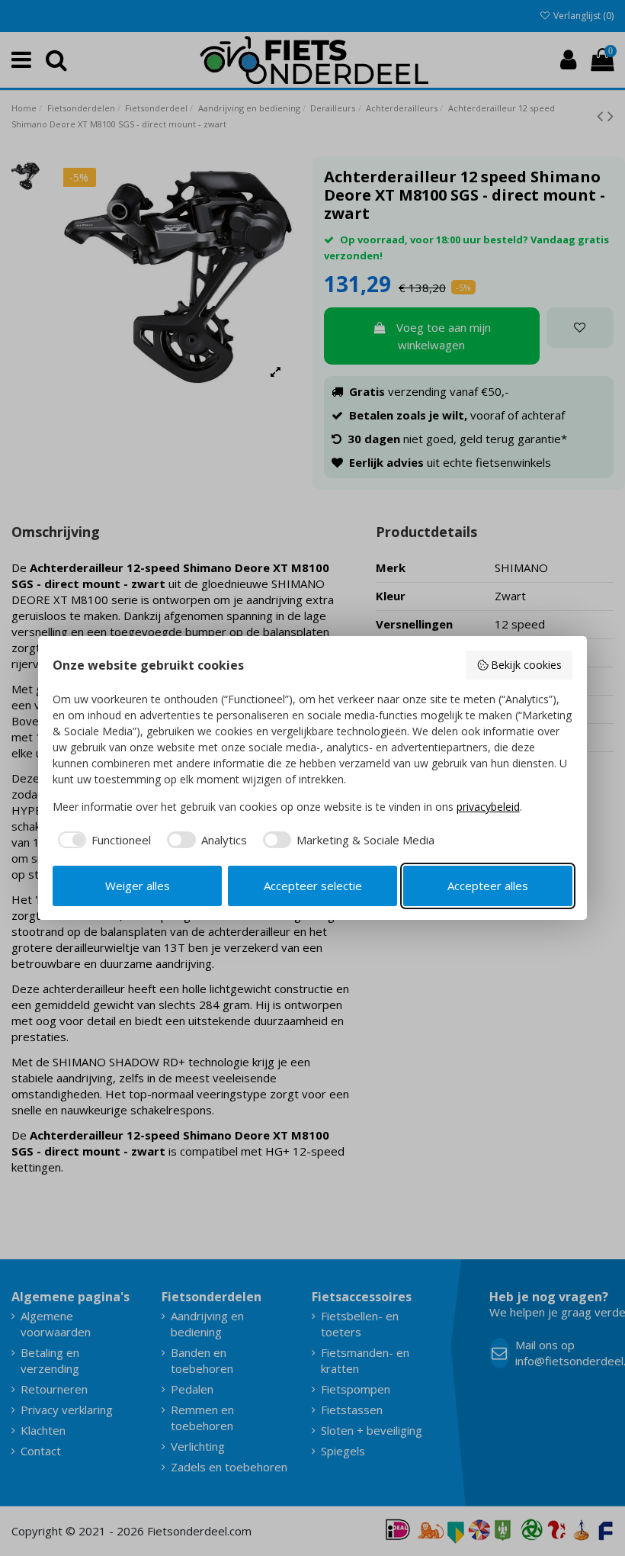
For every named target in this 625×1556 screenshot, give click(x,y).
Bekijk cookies (526, 664)
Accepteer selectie (313, 885)
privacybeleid (488, 806)
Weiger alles (137, 885)
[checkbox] (102, 840)
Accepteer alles (487, 885)
